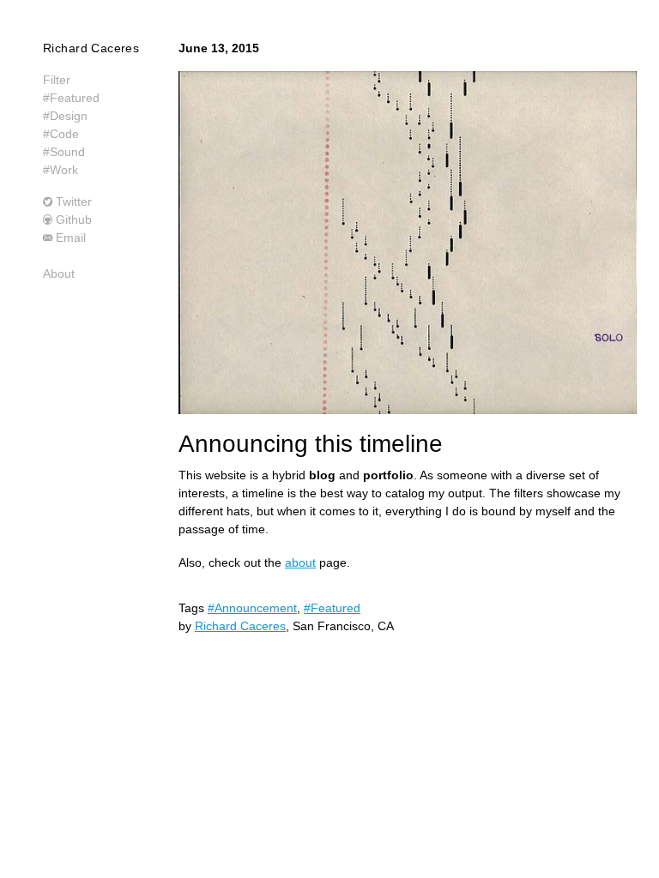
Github (74, 219)
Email (71, 237)
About (59, 273)
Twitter (74, 201)
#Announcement (252, 608)
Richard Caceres (91, 48)
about (300, 562)
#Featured (332, 608)
